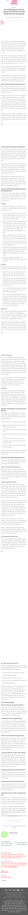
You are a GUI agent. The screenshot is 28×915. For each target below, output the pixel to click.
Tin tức (14, 7)
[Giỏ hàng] (25, 2)
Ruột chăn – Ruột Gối (9, 897)
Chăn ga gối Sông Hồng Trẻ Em (14, 894)
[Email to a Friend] (15, 821)
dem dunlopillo (16, 911)
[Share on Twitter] (12, 821)
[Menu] (2, 2)
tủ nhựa (24, 906)
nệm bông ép (8, 906)
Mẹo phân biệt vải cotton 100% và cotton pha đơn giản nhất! (7, 843)
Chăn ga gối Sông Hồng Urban (14, 893)
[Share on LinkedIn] (20, 821)
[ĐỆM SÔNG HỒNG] (14, 2)
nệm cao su (15, 903)
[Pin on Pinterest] (18, 821)
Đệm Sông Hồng (6, 892)
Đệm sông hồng (11, 901)
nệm (17, 910)
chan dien (3, 908)
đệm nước (19, 906)
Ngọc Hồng (20, 17)
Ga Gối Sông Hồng (20, 896)
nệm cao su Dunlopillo (12, 905)
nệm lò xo (10, 903)
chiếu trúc (14, 906)
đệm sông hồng (10, 908)
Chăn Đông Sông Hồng (9, 896)
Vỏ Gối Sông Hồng (20, 897)
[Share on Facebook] (10, 821)
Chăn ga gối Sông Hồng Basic (18, 892)
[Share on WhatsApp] (7, 821)
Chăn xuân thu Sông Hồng (14, 895)
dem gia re (21, 910)
